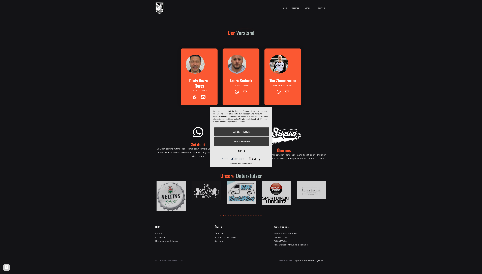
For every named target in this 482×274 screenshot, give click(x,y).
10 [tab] (243, 215)
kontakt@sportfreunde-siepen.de (291, 245)
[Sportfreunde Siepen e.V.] (159, 8)
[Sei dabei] (198, 132)
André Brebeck (241, 80)
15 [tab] (256, 215)
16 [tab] (258, 215)
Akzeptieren (241, 132)
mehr (241, 151)
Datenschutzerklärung (166, 241)
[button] (300, 8)
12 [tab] (248, 215)
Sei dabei (198, 144)
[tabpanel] (171, 196)
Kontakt (159, 233)
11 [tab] (246, 215)
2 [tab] (223, 215)
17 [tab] (261, 215)
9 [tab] (241, 215)
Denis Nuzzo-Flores (199, 83)
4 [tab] (228, 215)
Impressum (161, 237)
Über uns (219, 233)
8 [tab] (238, 215)
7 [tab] (236, 215)
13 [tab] (251, 215)
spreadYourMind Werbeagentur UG (310, 260)
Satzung (219, 241)
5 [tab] (231, 215)
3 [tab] (226, 215)
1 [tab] (221, 215)
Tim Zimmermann (282, 80)
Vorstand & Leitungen (225, 237)
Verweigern (241, 141)
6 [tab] (233, 215)
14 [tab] (253, 215)
